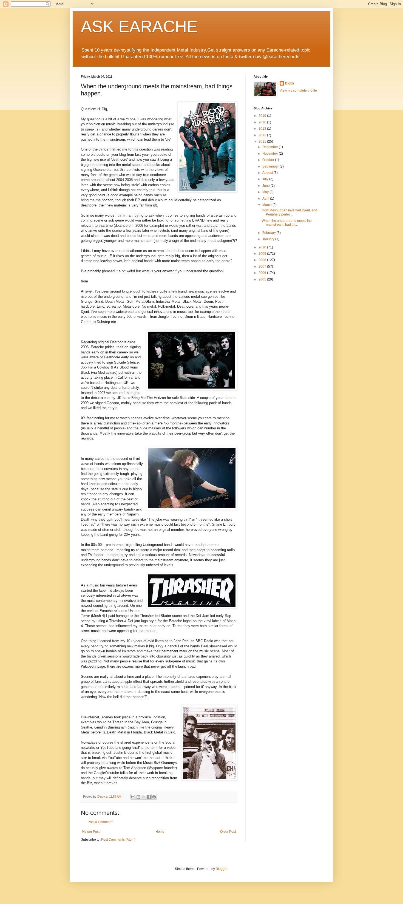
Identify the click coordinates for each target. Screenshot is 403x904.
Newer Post (91, 832)
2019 (263, 116)
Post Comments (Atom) (118, 839)
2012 (263, 135)
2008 (263, 260)
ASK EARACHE (139, 26)
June (266, 186)
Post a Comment (100, 822)
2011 (263, 141)
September (271, 166)
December (270, 147)
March (267, 205)
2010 (263, 247)
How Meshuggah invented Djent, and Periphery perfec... (289, 212)
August (268, 173)
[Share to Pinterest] (154, 797)
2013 (263, 129)
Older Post (228, 832)
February (269, 233)
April (266, 198)
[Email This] (133, 797)
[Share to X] (143, 797)
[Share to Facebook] (149, 797)
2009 (263, 254)
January (268, 239)
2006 (263, 273)
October (268, 160)
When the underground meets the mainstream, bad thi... (287, 222)
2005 (263, 279)
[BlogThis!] (138, 797)
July (265, 179)
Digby (289, 83)
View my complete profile (298, 90)
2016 (263, 122)
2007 (263, 266)
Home (159, 832)
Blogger (221, 869)
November (270, 153)
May (265, 192)
